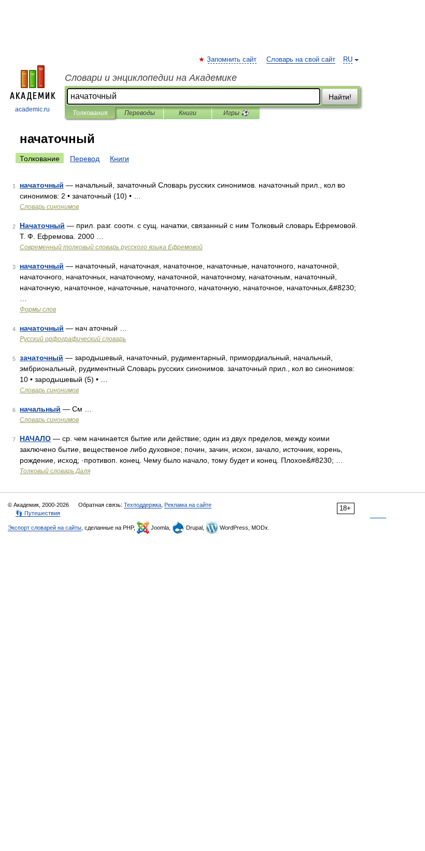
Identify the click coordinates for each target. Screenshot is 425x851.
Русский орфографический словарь (73, 339)
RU (347, 59)
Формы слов (38, 309)
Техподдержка (142, 505)
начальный (40, 409)
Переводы (139, 113)
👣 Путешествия (38, 513)
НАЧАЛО (35, 438)
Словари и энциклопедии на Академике (151, 78)
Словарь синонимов (49, 206)
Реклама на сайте (187, 505)
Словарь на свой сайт (300, 59)
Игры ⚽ (236, 113)
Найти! (340, 97)
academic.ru (32, 109)
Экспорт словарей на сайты (44, 527)
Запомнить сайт (232, 59)
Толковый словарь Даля (55, 471)
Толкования (90, 113)
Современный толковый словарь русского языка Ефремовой (111, 247)
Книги (187, 113)
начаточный (42, 185)
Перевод (85, 158)
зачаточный (41, 357)
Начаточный (42, 225)
